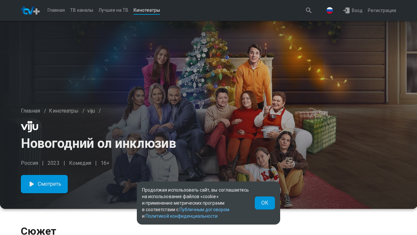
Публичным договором (204, 209)
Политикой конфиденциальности (182, 216)
